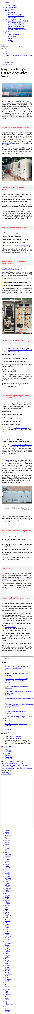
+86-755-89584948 (15, 736)
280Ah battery (9, 768)
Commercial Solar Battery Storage (11, 765)
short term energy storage (11, 196)
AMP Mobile (11, 763)
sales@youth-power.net (16, 738)
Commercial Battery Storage (23, 768)
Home (6, 52)
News (6, 53)
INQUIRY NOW (6, 747)
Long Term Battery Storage (10, 269)
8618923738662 (6, 774)
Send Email (4, 772)
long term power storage (21, 428)
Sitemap (3, 763)
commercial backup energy (21, 246)
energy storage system (12, 460)
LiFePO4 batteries (10, 627)
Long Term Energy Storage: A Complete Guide (19, 55)
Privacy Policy (20, 763)
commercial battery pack (13, 767)
